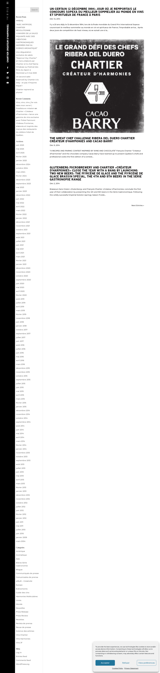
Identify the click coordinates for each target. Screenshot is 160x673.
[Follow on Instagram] (8, 78)
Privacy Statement (131, 668)
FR (7, 14)
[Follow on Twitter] (8, 73)
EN (7, 8)
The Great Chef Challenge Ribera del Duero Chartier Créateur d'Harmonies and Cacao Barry (92, 139)
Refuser (126, 663)
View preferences (146, 663)
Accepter (105, 663)
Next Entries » (138, 205)
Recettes (15, 65)
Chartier (15, 11)
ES (7, 11)
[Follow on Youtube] (8, 83)
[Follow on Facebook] (8, 68)
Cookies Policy (117, 668)
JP (7, 18)
